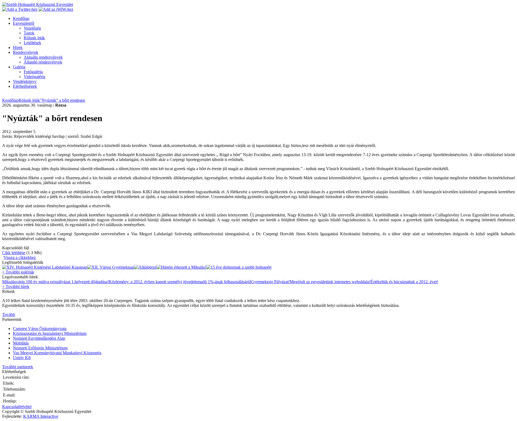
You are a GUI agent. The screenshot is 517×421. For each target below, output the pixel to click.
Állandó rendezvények (43, 62)
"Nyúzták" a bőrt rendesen (62, 100)
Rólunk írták (34, 38)
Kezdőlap (21, 18)
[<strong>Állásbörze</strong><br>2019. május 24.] (145, 267)
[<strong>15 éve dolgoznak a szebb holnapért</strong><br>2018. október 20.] (238, 267)
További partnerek (17, 366)
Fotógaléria (33, 71)
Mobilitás (21, 343)
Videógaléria (34, 76)
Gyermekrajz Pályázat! (270, 281)
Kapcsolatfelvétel (17, 406)
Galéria (19, 67)
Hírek (18, 47)
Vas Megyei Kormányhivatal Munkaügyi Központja (57, 352)
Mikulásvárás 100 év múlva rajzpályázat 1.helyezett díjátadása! (55, 281)
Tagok (29, 33)
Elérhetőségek (25, 86)
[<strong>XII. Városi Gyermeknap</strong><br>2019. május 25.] (110, 267)
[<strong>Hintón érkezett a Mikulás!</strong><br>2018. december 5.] (181, 267)
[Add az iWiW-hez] (56, 9)
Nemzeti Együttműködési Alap (39, 338)
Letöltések (32, 42)
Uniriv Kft (22, 357)
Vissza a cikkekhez (20, 257)
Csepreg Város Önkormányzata (40, 328)
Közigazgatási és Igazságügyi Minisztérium (49, 333)
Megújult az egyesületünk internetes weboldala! (330, 281)
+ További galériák (18, 272)
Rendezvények (25, 52)
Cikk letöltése (13, 252)
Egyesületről (23, 23)
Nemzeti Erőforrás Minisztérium (40, 348)
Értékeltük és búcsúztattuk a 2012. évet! (404, 281)
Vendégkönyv (25, 81)
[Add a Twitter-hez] (19, 9)
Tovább (8, 314)
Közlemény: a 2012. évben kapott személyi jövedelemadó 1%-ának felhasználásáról (180, 281)
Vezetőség (32, 28)
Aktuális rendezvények (43, 57)
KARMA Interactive (40, 416)
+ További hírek (15, 286)
